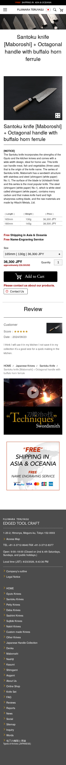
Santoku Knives (15, 599)
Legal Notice (13, 576)
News (9, 713)
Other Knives (13, 637)
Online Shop (13, 686)
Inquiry (10, 729)
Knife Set (11, 691)
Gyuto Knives (13, 593)
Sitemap (10, 724)
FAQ (8, 697)
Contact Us (17, 291)
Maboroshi (12, 653)
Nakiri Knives (13, 626)
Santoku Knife (47, 365)
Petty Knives (13, 604)
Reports (10, 708)
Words (10, 735)
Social (9, 719)
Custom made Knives (18, 632)
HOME (7, 365)
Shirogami (12, 670)
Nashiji (10, 659)
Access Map (13, 539)
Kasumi (10, 664)
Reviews (11, 702)
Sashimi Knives (14, 615)
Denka (10, 648)
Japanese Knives (25, 365)
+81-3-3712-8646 (18, 545)
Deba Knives (13, 610)
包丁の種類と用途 (16, 740)
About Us (11, 680)
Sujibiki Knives (14, 621)
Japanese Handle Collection (21, 642)
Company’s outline (16, 571)
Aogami (10, 675)
